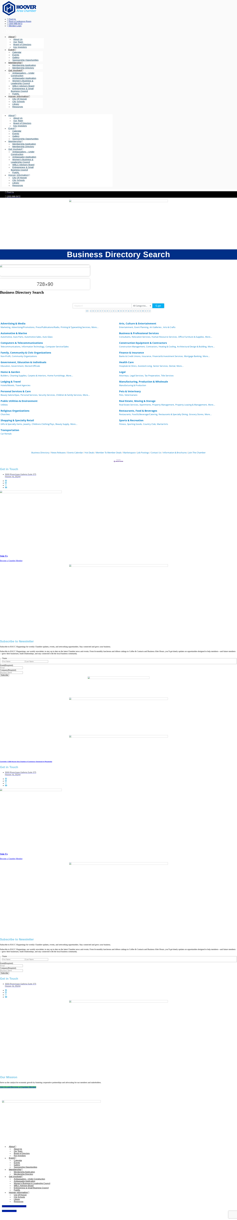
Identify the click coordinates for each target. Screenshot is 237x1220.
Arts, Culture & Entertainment (137, 323)
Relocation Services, (141, 336)
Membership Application (24, 65)
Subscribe (4, 675)
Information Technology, (33, 346)
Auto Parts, (18, 336)
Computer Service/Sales (57, 346)
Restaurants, (125, 414)
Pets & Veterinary (130, 391)
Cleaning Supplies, (18, 375)
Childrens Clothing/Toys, (43, 424)
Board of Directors (22, 44)
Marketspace (129, 452)
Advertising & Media (13, 323)
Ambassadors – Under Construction (22, 74)
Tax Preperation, (152, 375)
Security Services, (47, 395)
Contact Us (156, 452)
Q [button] (128, 311)
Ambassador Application (24, 78)
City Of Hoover (19, 99)
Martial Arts (162, 424)
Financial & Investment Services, (167, 356)
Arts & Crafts (169, 327)
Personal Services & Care (16, 391)
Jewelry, (27, 424)
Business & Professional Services (139, 333)
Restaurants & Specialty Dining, (173, 414)
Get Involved (15, 70)
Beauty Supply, (62, 424)
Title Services (167, 375)
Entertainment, (126, 327)
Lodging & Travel (11, 381)
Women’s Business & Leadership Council (22, 82)
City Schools (18, 101)
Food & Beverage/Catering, (145, 414)
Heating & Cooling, (167, 346)
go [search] (159, 305)
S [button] (133, 311)
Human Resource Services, (164, 336)
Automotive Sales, (33, 336)
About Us (17, 39)
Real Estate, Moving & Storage (137, 401)
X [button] (145, 311)
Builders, (5, 375)
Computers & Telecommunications (22, 343)
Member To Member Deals (108, 452)
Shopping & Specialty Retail (17, 420)
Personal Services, (29, 395)
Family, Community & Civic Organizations (26, 352)
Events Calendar (75, 452)
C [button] (95, 311)
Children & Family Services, (69, 395)
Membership (14, 62)
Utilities (4, 404)
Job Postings (143, 452)
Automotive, (6, 336)
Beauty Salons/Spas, (10, 395)
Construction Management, (132, 346)
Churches (5, 414)
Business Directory (40, 452)
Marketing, (6, 327)
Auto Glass (47, 336)
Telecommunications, (11, 346)
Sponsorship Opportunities (25, 60)
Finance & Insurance (131, 352)
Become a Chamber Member (11, 561)
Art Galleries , (156, 327)
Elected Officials (32, 366)
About (11, 37)
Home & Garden (10, 372)
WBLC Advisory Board (23, 86)
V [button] (140, 311)
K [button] (113, 311)
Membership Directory (23, 68)
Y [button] (147, 311)
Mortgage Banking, (193, 356)
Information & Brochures (175, 452)
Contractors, (152, 346)
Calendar (16, 52)
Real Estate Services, (129, 404)
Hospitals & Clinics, (128, 366)
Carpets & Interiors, (37, 375)
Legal (122, 372)
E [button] (100, 311)
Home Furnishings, (56, 375)
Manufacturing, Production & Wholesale (143, 381)
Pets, (121, 395)
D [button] (97, 311)
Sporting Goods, (134, 424)
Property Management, (163, 404)
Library (15, 104)
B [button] (93, 311)
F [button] (102, 311)
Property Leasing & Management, (191, 404)
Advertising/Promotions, (23, 327)
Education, (5, 366)
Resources (17, 107)
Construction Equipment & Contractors (143, 343)
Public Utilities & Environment (19, 401)
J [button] (111, 311)
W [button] (143, 311)
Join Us (4, 556)
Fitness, (122, 424)
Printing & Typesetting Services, (76, 327)
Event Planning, (141, 327)
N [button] (120, 311)
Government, (17, 366)
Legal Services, (137, 375)
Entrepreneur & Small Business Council (22, 89)
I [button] (109, 311)
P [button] (126, 311)
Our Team (18, 42)
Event (11, 49)
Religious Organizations (15, 410)
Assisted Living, (145, 366)
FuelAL (15, 94)
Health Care (126, 362)
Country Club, (149, 424)
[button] (57, 111)
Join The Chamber (197, 452)
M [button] (118, 311)
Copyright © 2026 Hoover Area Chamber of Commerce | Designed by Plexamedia (26, 761)
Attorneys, (124, 375)
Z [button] (149, 311)
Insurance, (147, 356)
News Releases (58, 452)
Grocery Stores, (196, 414)
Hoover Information (18, 96)
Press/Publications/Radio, (48, 327)
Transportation (10, 430)
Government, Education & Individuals (23, 362)
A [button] (90, 311)
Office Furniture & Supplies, (191, 336)
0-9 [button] (87, 311)
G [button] (104, 311)
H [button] (107, 311)
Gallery (15, 57)
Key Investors (20, 47)
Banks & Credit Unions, (130, 356)
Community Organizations (24, 356)
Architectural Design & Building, (192, 346)
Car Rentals (6, 433)
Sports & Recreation (131, 420)
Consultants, (125, 336)
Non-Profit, (6, 356)
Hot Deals (89, 452)
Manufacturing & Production (132, 385)
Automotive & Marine (14, 333)
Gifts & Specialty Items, (12, 424)
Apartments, (145, 404)
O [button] (123, 311)
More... (95, 327)
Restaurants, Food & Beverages (138, 410)
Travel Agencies (22, 385)
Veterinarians (131, 395)
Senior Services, (160, 366)
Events (15, 55)
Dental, (172, 366)
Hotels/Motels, (8, 385)
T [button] (135, 311)
